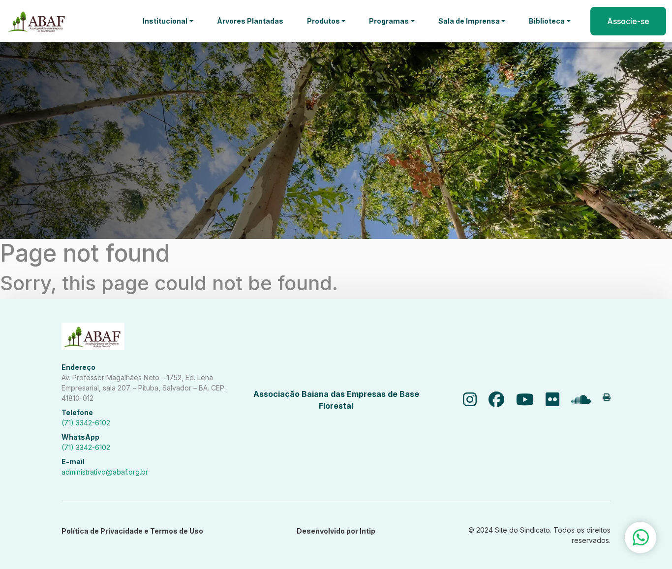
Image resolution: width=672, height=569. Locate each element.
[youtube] (525, 399)
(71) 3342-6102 (85, 423)
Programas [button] (389, 21)
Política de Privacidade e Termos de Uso (132, 531)
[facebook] (496, 399)
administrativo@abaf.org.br (104, 472)
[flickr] (552, 399)
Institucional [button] (165, 21)
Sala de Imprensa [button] (469, 21)
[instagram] (470, 399)
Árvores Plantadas (250, 21)
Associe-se (628, 21)
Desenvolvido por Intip (336, 531)
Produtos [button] (323, 21)
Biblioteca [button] (547, 21)
